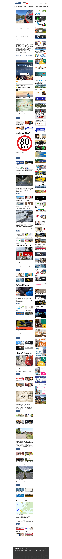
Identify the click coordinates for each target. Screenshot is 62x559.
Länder (24, 6)
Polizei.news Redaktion (21, 111)
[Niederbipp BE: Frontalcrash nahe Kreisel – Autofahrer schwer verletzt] (24, 105)
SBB (32, 6)
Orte (22, 6)
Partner (47, 6)
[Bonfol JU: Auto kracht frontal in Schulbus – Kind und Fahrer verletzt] (24, 433)
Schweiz (15, 6)
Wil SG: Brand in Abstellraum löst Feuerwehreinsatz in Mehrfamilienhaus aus (24, 353)
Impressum (17, 548)
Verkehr (31, 6)
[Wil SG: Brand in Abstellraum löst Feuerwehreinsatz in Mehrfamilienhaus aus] (24, 360)
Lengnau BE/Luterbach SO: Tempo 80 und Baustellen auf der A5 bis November (23, 133)
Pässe (33, 6)
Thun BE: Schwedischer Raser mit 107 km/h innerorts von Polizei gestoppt (24, 246)
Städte (21, 6)
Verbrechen (28, 6)
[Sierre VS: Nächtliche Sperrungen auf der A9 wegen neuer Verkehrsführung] (24, 472)
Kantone (19, 6)
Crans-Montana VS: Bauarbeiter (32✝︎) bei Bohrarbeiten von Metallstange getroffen (23, 318)
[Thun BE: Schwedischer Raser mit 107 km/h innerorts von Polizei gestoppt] (24, 253)
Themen (26, 6)
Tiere (43, 6)
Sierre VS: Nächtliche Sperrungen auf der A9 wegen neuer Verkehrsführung (24, 464)
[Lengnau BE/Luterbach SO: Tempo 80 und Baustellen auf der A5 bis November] (24, 143)
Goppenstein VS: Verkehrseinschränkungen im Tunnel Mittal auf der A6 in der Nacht (24, 173)
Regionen (17, 6)
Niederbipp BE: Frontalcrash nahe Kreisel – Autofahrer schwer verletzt (24, 98)
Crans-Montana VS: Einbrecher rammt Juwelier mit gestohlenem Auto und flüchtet (24, 285)
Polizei (35, 6)
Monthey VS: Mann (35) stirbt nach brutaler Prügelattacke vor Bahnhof (24, 389)
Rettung (40, 6)
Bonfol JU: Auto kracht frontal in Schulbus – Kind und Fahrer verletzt (24, 426)
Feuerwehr (37, 6)
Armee (41, 6)
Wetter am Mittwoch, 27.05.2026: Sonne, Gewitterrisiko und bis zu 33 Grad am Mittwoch (24, 500)
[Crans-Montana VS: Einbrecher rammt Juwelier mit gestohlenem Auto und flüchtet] (24, 291)
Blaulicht (45, 6)
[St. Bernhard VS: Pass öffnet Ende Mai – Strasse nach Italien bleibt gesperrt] (24, 216)
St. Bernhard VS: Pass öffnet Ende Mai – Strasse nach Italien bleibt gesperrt (23, 209)
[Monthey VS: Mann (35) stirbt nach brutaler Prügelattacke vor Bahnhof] (24, 396)
